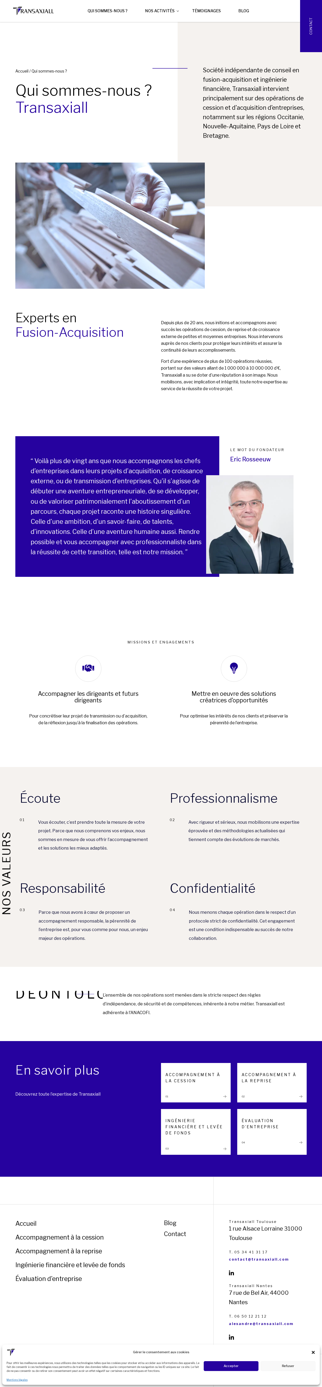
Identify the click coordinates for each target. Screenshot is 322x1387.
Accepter (231, 1366)
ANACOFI (140, 1012)
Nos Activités (160, 11)
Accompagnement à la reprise (58, 1251)
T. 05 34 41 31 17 (248, 1252)
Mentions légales (17, 1380)
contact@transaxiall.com (259, 1259)
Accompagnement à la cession (59, 1237)
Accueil (21, 71)
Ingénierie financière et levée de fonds (70, 1264)
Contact (311, 26)
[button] (313, 1352)
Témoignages (206, 11)
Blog (243, 11)
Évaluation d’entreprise (48, 1278)
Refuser (288, 1366)
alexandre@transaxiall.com (261, 1324)
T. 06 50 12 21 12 (248, 1316)
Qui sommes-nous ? (107, 11)
